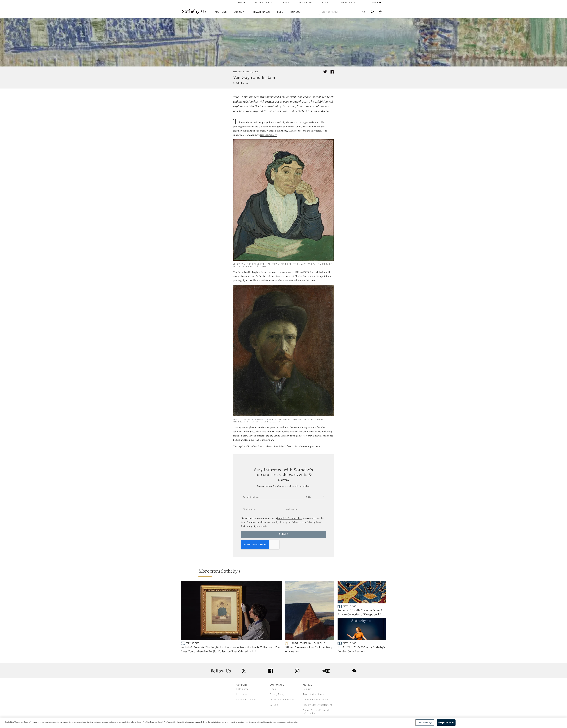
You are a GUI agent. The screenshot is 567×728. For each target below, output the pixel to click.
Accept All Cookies (446, 722)
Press (273, 689)
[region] (283, 723)
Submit (283, 534)
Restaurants (305, 3)
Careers (274, 705)
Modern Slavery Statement (317, 705)
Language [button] (373, 3)
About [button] (286, 3)
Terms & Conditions (313, 694)
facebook (270, 671)
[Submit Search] (363, 12)
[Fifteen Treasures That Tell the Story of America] (309, 611)
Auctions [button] (221, 12)
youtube (326, 671)
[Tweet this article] (325, 72)
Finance (295, 12)
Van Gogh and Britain (244, 446)
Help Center (242, 689)
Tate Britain (238, 72)
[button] (285, 572)
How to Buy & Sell (349, 3)
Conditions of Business (316, 699)
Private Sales (261, 12)
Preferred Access (264, 3)
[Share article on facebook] (332, 72)
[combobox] (343, 12)
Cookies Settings (425, 722)
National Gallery (268, 134)
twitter (244, 671)
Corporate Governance (282, 699)
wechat (354, 671)
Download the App (246, 699)
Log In (241, 3)
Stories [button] (326, 3)
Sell (280, 12)
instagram (297, 671)
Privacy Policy (277, 694)
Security (307, 689)
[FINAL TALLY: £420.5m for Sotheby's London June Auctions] (362, 630)
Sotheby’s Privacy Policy (289, 518)
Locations (241, 694)
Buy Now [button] (239, 12)
